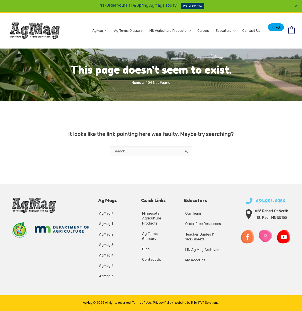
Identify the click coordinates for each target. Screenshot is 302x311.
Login (278, 27)
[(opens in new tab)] (20, 229)
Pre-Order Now (192, 5)
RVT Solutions (208, 303)
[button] (105, 30)
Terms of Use (141, 303)
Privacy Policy (163, 303)
